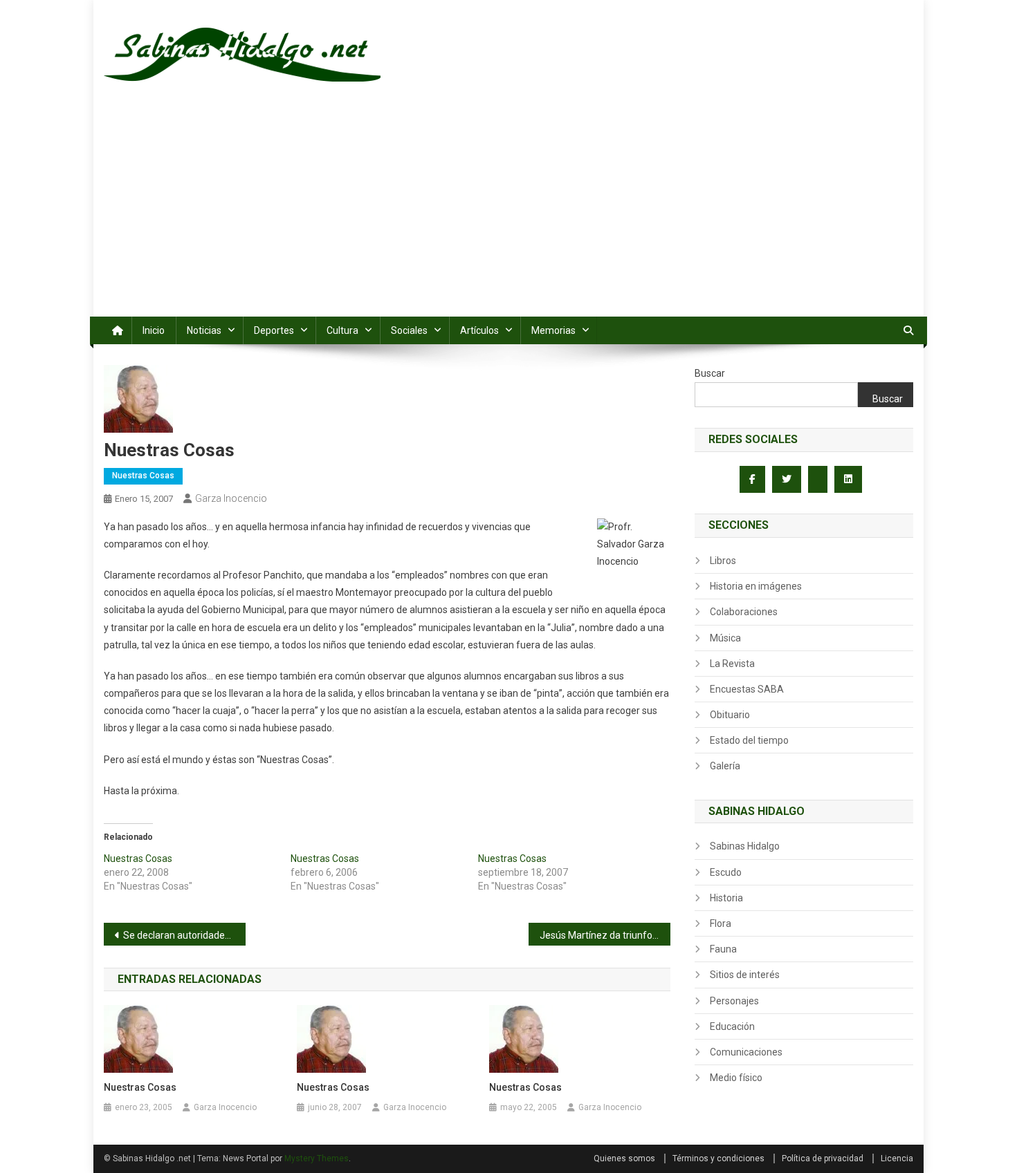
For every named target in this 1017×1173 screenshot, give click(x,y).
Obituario (730, 714)
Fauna (723, 949)
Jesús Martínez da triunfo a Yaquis (605, 935)
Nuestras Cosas (143, 475)
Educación (732, 1026)
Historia (726, 897)
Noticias (204, 330)
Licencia (897, 1158)
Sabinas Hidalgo (745, 846)
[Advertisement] (508, 213)
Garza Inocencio (231, 498)
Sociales (409, 330)
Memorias (553, 330)
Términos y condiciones (718, 1158)
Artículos (479, 330)
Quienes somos (624, 1158)
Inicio (154, 330)
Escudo (726, 872)
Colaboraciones (744, 611)
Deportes (274, 330)
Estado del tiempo (749, 740)
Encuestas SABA (747, 689)
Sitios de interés (745, 974)
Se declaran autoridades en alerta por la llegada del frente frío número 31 (184, 935)
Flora (720, 923)
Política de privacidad (822, 1158)
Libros (723, 560)
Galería (725, 765)
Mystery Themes (316, 1158)
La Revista (732, 663)
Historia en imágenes (756, 586)
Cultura (342, 330)
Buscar (710, 373)
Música (725, 638)
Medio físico (736, 1077)
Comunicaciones (746, 1052)
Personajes (734, 1000)
